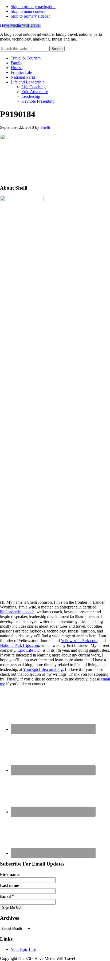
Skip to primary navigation (33, 6)
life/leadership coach (17, 612)
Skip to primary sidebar (30, 16)
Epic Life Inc (28, 650)
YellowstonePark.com (79, 640)
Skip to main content (28, 11)
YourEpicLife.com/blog (43, 669)
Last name (9, 885)
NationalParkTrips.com (19, 645)
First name (9, 874)
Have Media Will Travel (20, 25)
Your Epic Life (23, 949)
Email (7, 896)
